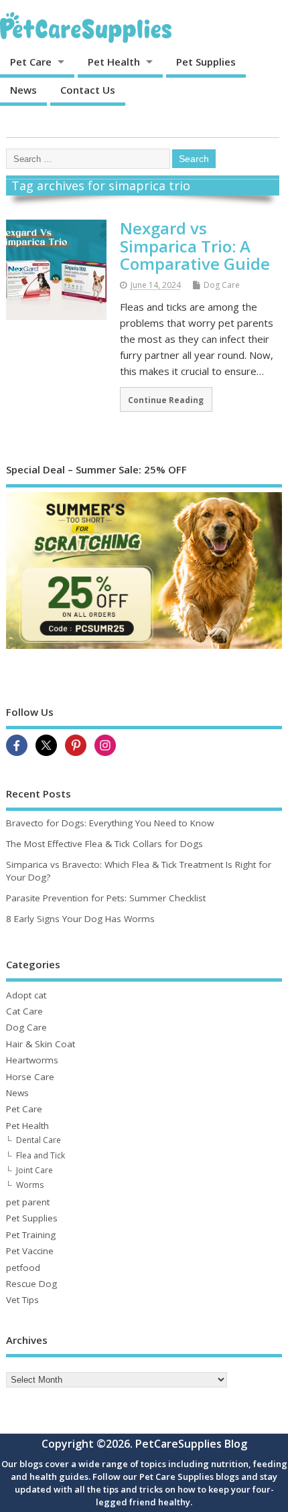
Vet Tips (22, 1300)
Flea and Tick (40, 1155)
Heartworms (32, 1060)
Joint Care (34, 1170)
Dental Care (38, 1140)
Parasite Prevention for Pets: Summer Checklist (106, 898)
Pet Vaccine (30, 1251)
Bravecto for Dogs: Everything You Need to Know (110, 823)
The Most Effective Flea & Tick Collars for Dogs (104, 844)
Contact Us (87, 89)
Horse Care (30, 1077)
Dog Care (222, 285)
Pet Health (114, 61)
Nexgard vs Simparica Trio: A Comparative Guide (195, 246)
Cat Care (24, 1011)
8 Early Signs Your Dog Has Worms (80, 919)
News (23, 89)
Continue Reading (166, 399)
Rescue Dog (31, 1284)
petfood (23, 1268)
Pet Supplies (206, 61)
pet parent (28, 1202)
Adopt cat (26, 995)
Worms (30, 1185)
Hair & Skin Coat (40, 1044)
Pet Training (31, 1235)
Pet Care (31, 61)
